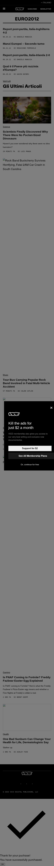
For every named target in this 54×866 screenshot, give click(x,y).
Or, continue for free (30, 464)
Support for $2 (30, 448)
